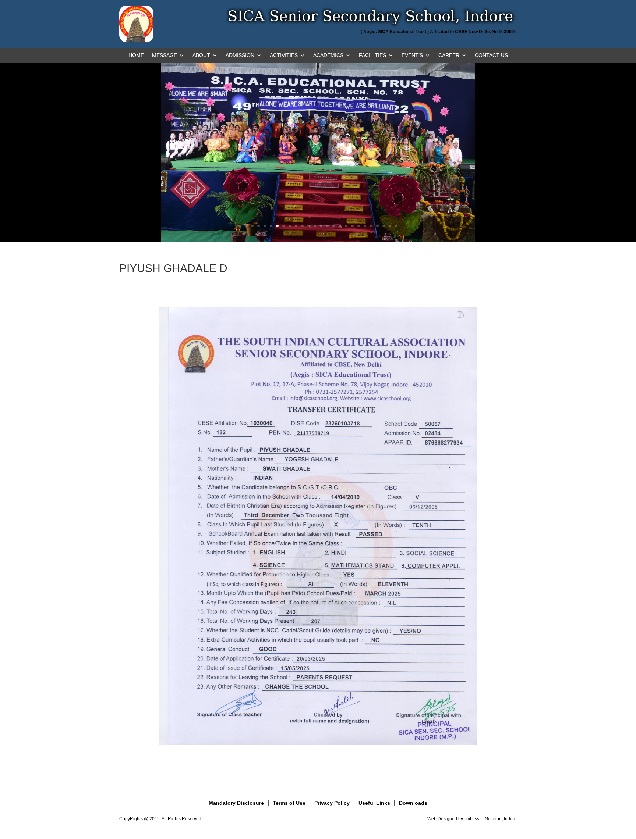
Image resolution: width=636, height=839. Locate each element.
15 (327, 226)
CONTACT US (491, 55)
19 (352, 226)
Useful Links (374, 803)
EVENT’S (412, 55)
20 (358, 226)
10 (296, 226)
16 (333, 226)
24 (383, 226)
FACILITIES (372, 55)
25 (390, 226)
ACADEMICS (328, 55)
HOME (136, 55)
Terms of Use (289, 803)
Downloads (413, 803)
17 (340, 226)
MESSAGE (164, 55)
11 (302, 226)
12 (308, 226)
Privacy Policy (332, 803)
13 (315, 226)
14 (321, 226)
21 (365, 226)
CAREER (448, 55)
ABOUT (201, 55)
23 (377, 226)
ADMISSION (240, 55)
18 (346, 226)
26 (396, 226)
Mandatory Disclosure (236, 803)
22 (371, 226)
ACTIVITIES (284, 55)
